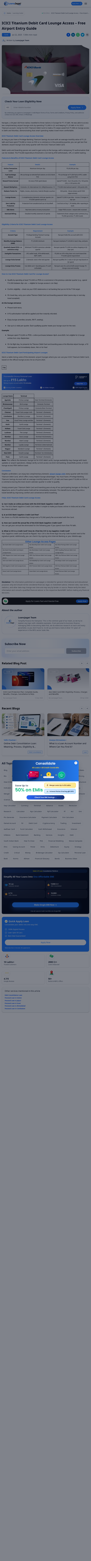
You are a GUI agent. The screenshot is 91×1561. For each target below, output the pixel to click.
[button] (45, 780)
